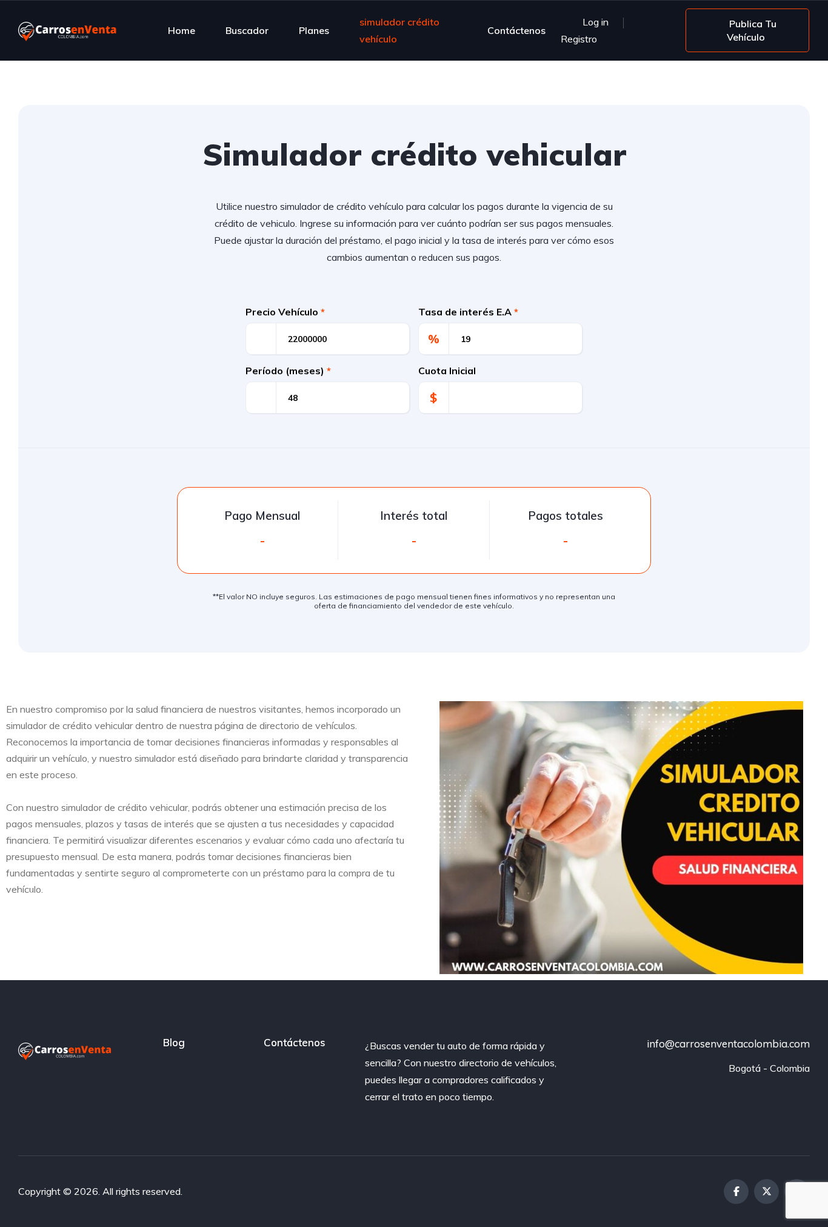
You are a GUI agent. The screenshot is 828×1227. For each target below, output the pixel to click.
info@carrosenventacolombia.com (728, 1043)
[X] (766, 1191)
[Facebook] (736, 1191)
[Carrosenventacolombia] (71, 30)
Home (181, 30)
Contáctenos (516, 30)
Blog (174, 1042)
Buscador (247, 30)
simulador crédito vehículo (399, 30)
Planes (314, 30)
